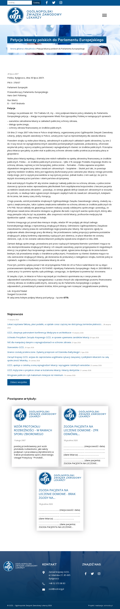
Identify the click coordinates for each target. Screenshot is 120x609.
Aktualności (30, 48)
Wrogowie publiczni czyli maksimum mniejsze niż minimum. (35, 375)
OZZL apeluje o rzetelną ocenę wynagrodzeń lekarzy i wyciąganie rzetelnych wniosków (48, 365)
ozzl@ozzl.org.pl (56, 589)
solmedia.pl (108, 605)
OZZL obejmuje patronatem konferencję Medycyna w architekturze (39, 332)
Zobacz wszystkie (18, 382)
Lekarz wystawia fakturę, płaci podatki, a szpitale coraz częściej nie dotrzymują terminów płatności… (55, 324)
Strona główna (16, 48)
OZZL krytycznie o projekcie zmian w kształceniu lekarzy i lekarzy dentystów (43, 370)
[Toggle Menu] (104, 15)
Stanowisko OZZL (15, 347)
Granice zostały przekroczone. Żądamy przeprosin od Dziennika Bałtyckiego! (43, 352)
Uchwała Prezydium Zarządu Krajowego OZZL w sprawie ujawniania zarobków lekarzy (48, 337)
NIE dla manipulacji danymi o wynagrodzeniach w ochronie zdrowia (39, 342)
